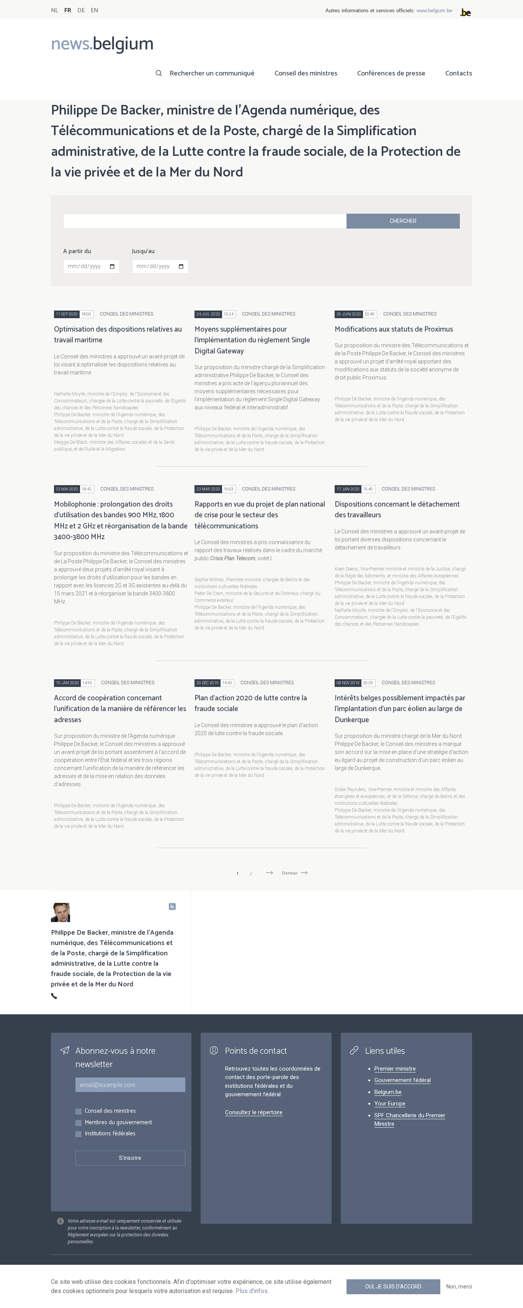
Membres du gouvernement (118, 1122)
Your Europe (389, 1103)
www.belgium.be (434, 10)
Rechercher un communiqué (212, 73)
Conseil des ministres (306, 73)
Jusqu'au (143, 251)
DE (81, 10)
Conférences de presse (391, 73)
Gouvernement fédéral (402, 1080)
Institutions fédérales (110, 1134)
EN (94, 10)
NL (54, 10)
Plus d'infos (251, 1291)
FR (67, 10)
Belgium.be (388, 1092)
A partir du (77, 251)
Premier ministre (395, 1068)
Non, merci (459, 1286)
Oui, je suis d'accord (393, 1286)
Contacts (458, 73)
